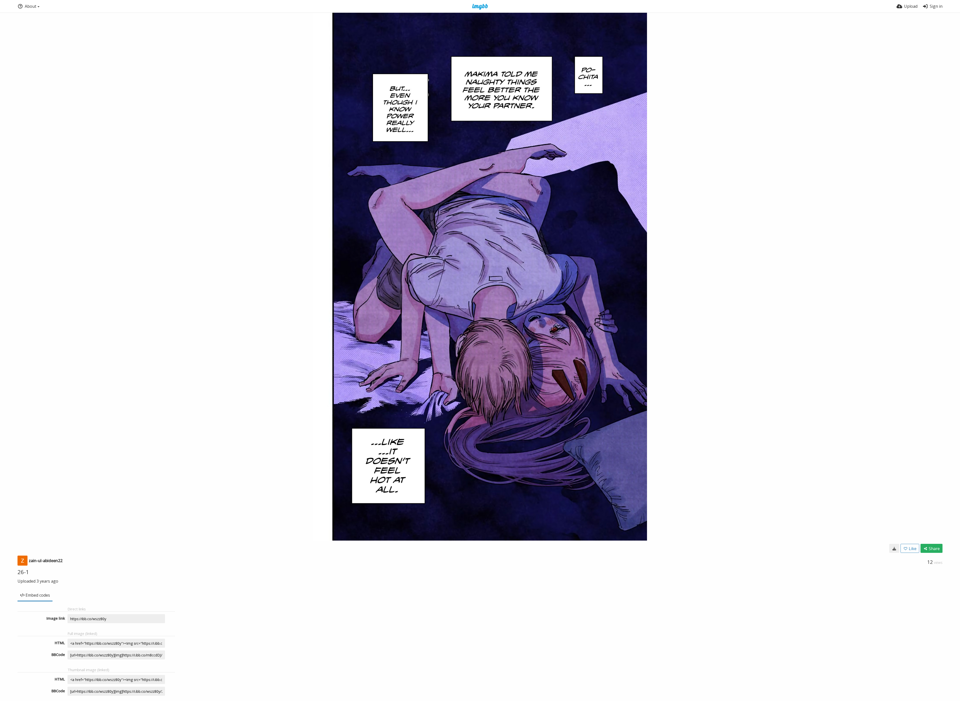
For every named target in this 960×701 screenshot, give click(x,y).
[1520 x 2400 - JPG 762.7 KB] (894, 548)
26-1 (23, 572)
